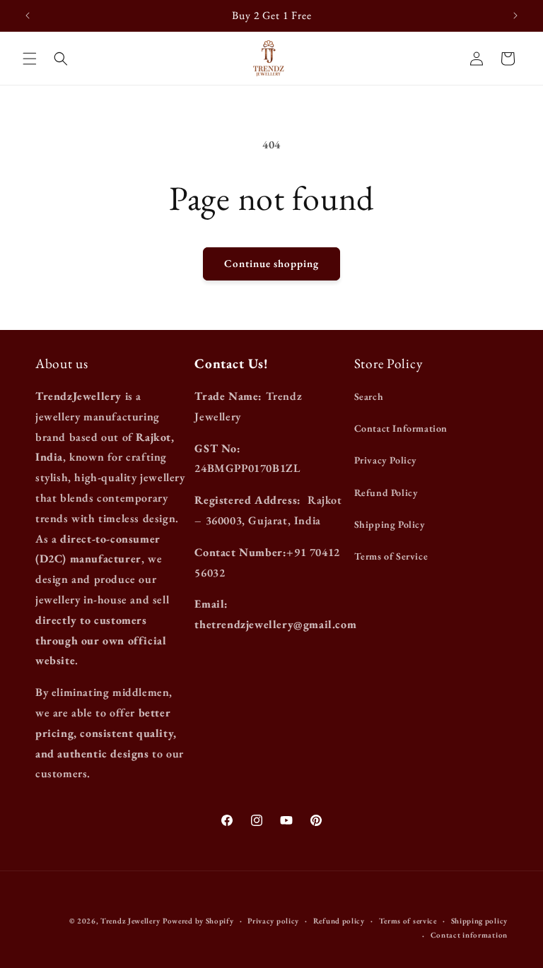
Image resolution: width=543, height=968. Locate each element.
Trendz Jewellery (130, 921)
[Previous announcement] (27, 15)
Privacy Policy (385, 460)
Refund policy (339, 921)
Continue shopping (271, 263)
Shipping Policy (390, 524)
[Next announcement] (515, 15)
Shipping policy (479, 921)
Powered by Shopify (198, 921)
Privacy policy (273, 921)
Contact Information (401, 428)
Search (369, 396)
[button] (29, 58)
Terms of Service (391, 556)
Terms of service (408, 921)
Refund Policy (386, 492)
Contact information (469, 935)
